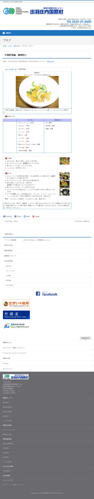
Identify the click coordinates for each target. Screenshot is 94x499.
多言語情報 (8, 261)
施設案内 (6, 402)
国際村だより (7, 342)
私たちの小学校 (8, 480)
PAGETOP (85, 338)
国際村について (10, 256)
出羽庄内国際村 (44, 493)
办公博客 (8, 275)
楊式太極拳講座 (8, 443)
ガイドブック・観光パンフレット (14, 348)
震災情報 (8, 280)
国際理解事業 (7, 439)
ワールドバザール (9, 430)
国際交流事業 (7, 425)
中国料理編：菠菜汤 (10, 221)
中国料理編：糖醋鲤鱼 (83, 221)
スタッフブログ (10, 271)
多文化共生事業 (8, 466)
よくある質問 (7, 421)
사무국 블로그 (10, 285)
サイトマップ (7, 369)
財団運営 (6, 416)
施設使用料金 (7, 407)
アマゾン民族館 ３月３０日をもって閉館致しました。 (28, 240)
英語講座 (6, 448)
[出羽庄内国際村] (33, 12)
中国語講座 (6, 452)
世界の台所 (50, 61)
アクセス (6, 363)
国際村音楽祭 (7, 434)
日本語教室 (6, 471)
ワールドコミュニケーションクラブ (14, 353)
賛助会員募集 (7, 411)
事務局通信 (8, 251)
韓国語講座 (6, 457)
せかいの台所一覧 (11, 69)
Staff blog (8, 266)
